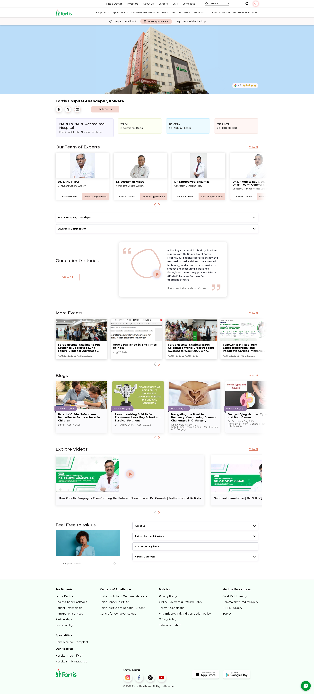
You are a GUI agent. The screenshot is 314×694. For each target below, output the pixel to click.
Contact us (189, 3)
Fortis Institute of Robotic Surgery (122, 607)
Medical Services (194, 12)
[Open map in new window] (68, 109)
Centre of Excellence (143, 12)
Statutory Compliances (148, 546)
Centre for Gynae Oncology (118, 613)
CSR (175, 3)
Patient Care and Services (149, 536)
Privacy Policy (168, 596)
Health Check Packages (71, 602)
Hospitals (101, 12)
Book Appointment (158, 21)
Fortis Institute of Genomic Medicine (123, 596)
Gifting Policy (167, 619)
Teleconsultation (170, 625)
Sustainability (64, 625)
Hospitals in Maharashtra (71, 661)
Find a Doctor (114, 3)
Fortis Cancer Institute (114, 602)
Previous (155, 204)
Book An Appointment (96, 196)
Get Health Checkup (194, 21)
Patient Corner (218, 12)
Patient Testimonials (69, 607)
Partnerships (64, 619)
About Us (140, 526)
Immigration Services (69, 613)
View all (253, 147)
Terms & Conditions (171, 607)
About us (148, 3)
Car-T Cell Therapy (234, 596)
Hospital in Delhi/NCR (69, 655)
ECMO (226, 613)
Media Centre (170, 12)
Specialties (119, 12)
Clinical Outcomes (145, 557)
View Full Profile (69, 196)
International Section (245, 12)
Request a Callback (125, 21)
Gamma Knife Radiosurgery (240, 602)
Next (159, 204)
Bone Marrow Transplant (72, 642)
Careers (163, 3)
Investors (132, 3)
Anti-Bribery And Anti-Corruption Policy (185, 613)
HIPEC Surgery (232, 607)
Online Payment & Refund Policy (180, 602)
